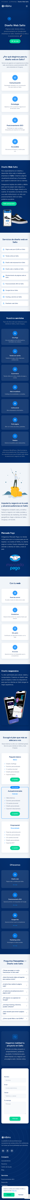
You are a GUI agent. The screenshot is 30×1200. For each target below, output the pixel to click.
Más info (14, 1190)
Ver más (16, 41)
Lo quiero (15, 779)
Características (5, 1161)
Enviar (16, 1118)
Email (5, 1084)
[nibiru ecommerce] (6, 6)
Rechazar (20, 1194)
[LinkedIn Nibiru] (3, 1150)
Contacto (5, 1)
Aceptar (9, 1194)
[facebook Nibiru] (7, 1150)
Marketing (4, 1185)
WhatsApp (14, 1)
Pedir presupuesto (9, 203)
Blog (2, 1170)
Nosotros (4, 1164)
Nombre (6, 1077)
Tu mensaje (7, 1100)
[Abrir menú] (27, 6)
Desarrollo (4, 1182)
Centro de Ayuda (6, 1167)
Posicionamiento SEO (7, 1179)
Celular (6, 1092)
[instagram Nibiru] (12, 1150)
